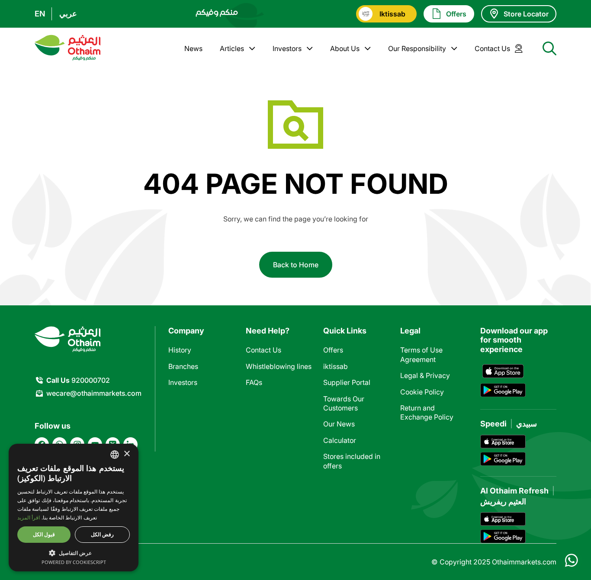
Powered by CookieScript (74, 562)
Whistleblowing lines (279, 366)
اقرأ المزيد (28, 517)
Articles (232, 48)
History (179, 350)
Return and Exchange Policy (426, 412)
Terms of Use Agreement (421, 354)
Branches (183, 366)
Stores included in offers (351, 461)
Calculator (339, 440)
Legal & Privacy (425, 375)
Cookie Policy (422, 392)
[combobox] (114, 454)
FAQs (254, 382)
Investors (287, 48)
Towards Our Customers (343, 403)
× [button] (126, 454)
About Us (345, 48)
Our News (339, 424)
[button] (73, 552)
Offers (333, 350)
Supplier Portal (346, 382)
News (193, 48)
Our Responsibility (417, 48)
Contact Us (492, 48)
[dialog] (73, 507)
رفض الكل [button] (102, 534)
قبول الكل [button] (44, 534)
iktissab (335, 366)
